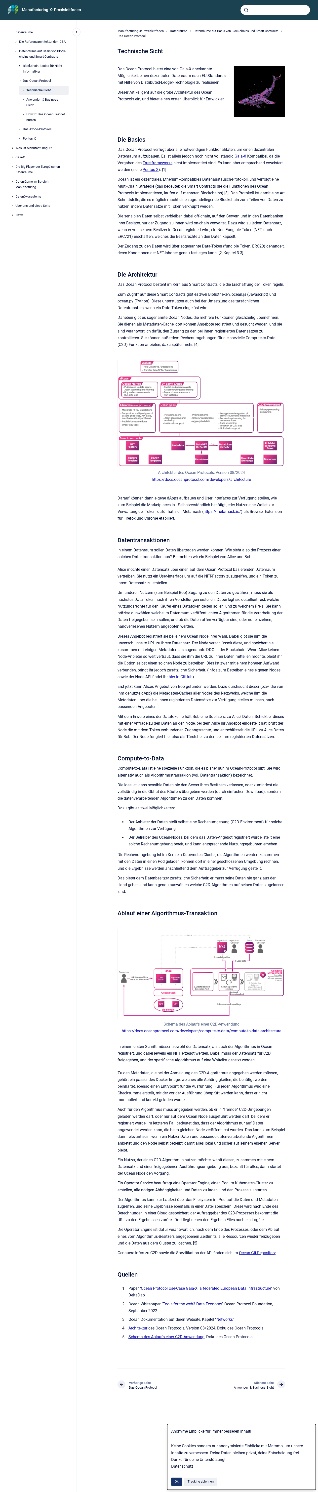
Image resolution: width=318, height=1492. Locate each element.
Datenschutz (182, 1466)
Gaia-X (20, 157)
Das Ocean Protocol (37, 81)
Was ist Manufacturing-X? (33, 148)
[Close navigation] (76, 32)
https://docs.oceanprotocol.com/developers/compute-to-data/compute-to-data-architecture (201, 1031)
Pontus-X (29, 138)
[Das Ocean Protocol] (20, 81)
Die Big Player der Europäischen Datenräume (37, 169)
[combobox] (275, 10)
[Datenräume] (12, 33)
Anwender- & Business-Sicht (42, 102)
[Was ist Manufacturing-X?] (12, 148)
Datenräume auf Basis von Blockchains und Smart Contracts (42, 53)
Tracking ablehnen (201, 1481)
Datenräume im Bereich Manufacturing (31, 184)
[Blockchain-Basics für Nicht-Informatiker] (20, 66)
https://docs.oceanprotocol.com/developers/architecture (201, 479)
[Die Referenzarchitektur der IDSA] (16, 42)
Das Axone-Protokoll (37, 129)
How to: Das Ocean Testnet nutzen (45, 117)
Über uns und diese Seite (32, 206)
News (19, 215)
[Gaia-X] (12, 157)
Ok (177, 1481)
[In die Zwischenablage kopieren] (115, 139)
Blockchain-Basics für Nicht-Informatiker (43, 68)
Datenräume (24, 32)
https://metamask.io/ (222, 511)
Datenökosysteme (28, 196)
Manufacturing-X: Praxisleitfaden (51, 9)
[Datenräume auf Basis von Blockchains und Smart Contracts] (16, 51)
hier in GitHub (181, 676)
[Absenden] (246, 10)
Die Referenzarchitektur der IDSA (42, 41)
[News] (12, 215)
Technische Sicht (38, 90)
